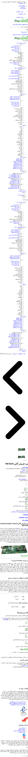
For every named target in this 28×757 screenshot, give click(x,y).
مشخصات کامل (22, 479)
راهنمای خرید (22, 728)
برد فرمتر (15, 353)
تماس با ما (22, 8)
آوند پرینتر (21, 742)
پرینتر (17, 529)
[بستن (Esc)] (27, 755)
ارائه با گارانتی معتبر (23, 497)
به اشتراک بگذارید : (23, 480)
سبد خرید (21, 194)
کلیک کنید (6, 619)
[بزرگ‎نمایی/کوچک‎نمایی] (23, 755)
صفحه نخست (22, 5)
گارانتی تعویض (24, 492)
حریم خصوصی (21, 729)
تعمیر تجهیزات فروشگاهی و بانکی (17, 703)
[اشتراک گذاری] (26, 755)
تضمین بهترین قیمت (23, 501)
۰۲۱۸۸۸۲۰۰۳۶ (21, 3)
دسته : (26, 471)
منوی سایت (25, 40)
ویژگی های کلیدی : (23, 472)
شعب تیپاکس (22, 732)
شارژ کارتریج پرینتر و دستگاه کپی (17, 701)
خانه (24, 353)
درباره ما (23, 7)
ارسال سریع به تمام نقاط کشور (20, 505)
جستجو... (26, 26)
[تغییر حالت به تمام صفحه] (24, 755)
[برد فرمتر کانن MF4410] (21, 452)
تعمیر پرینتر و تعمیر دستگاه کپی (17, 704)
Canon (23, 470)
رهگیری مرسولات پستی (19, 730)
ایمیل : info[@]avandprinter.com (20, 666)
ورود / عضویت (19, 11)
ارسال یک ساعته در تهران (22, 510)
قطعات (20, 353)
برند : (26, 470)
